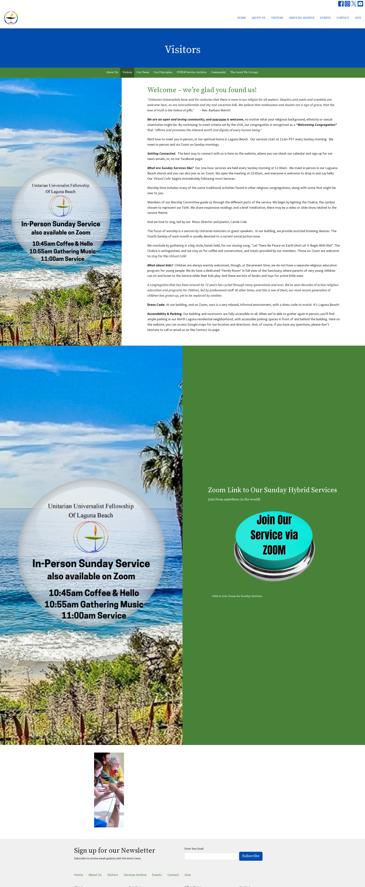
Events (325, 18)
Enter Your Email (193, 848)
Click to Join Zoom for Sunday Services (237, 596)
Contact (342, 18)
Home (241, 18)
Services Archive (301, 18)
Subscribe (250, 856)
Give (358, 18)
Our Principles (163, 72)
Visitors (277, 18)
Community (218, 72)
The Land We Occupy (244, 72)
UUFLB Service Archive (192, 72)
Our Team (142, 72)
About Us (258, 18)
